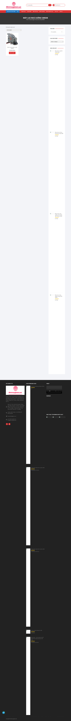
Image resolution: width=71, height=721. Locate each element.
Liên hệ (61, 11)
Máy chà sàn (42, 11)
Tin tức (56, 11)
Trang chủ (23, 11)
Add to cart (12, 52)
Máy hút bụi (35, 11)
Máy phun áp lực (49, 11)
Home (27, 19)
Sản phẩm (29, 11)
